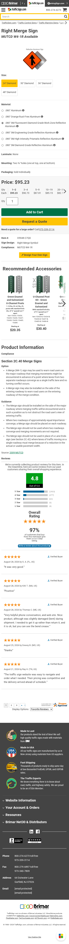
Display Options (20, 709)
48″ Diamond (9, 92)
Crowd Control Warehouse (39, 916)
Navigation (3, 10)
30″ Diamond (27, 83)
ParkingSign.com (56, 916)
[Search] (65, 16)
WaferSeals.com (57, 918)
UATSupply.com (41, 918)
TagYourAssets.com (26, 918)
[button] (61, 936)
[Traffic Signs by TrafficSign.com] (16, 10)
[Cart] (65, 10)
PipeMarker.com (12, 918)
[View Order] (30, 12)
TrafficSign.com (9, 23)
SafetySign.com (23, 916)
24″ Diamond (9, 83)
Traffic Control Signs (27, 23)
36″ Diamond (44, 83)
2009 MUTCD (16, 452)
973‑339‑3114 (46, 229)
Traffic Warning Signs (48, 23)
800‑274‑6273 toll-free (26, 856)
